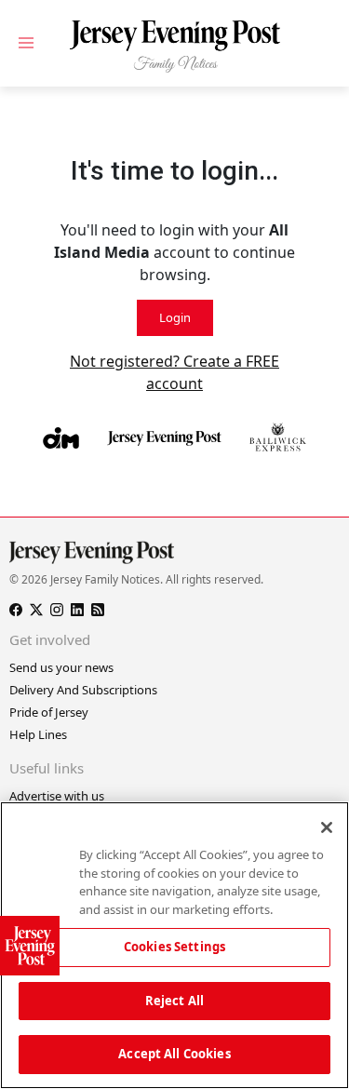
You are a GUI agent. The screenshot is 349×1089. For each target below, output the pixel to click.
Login (175, 317)
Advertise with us (56, 795)
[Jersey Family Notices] (174, 47)
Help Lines (38, 734)
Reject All (174, 1000)
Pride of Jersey (48, 712)
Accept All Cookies (174, 1053)
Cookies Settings (174, 946)
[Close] (326, 827)
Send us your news (61, 667)
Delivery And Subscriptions (83, 689)
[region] (174, 945)
